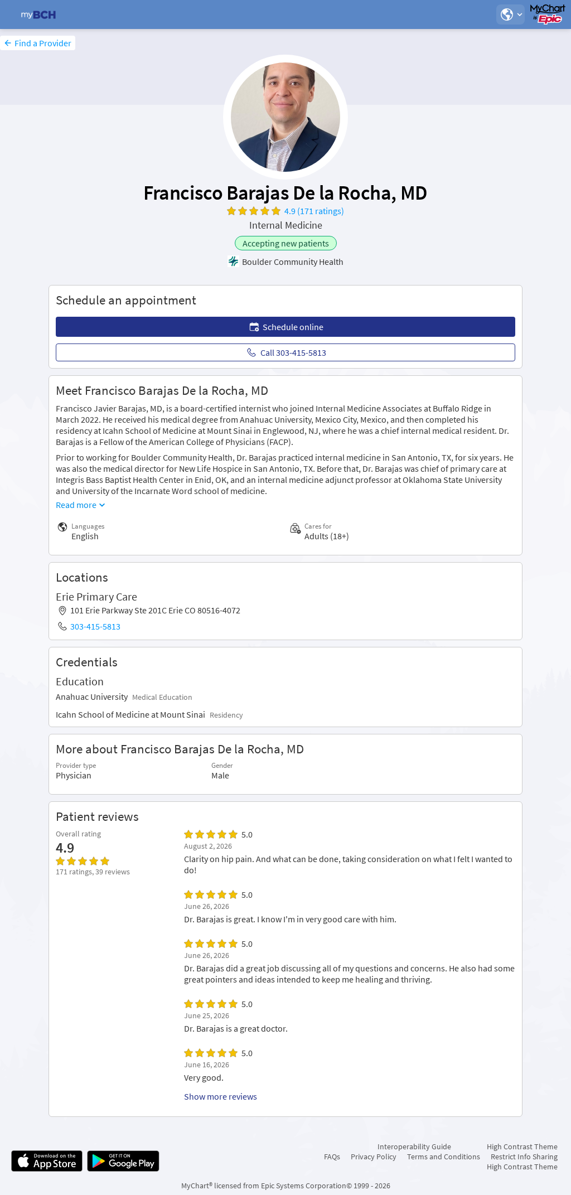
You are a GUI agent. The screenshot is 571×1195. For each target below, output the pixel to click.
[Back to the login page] (38, 14)
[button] (510, 14)
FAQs (332, 1157)
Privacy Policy (373, 1157)
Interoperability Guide (414, 1146)
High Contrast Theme (522, 1146)
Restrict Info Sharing (524, 1157)
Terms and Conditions (443, 1157)
